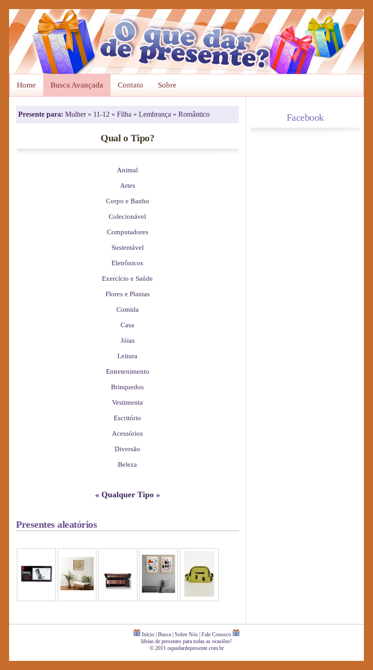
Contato (130, 85)
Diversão (127, 449)
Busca (164, 634)
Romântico (194, 114)
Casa (127, 325)
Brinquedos (127, 387)
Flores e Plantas (128, 294)
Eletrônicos (127, 263)
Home (26, 85)
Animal (127, 170)
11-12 (102, 114)
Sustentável (127, 247)
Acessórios (127, 433)
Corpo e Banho (127, 201)
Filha (125, 114)
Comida (127, 309)
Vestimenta (127, 402)
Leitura (127, 356)
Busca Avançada (76, 85)
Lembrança (156, 114)
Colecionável (127, 216)
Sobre (167, 85)
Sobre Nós (186, 634)
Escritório (127, 418)
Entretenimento (127, 371)
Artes (127, 185)
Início (148, 634)
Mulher (76, 114)
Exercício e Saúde (127, 278)
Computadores (127, 232)
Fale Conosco (216, 634)
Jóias (128, 340)
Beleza (127, 464)
